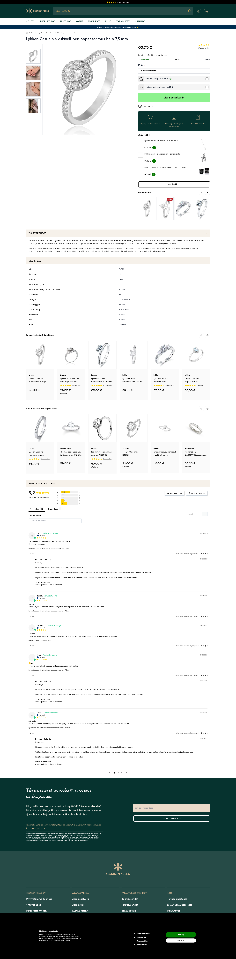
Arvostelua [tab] (34, 509)
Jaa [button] (32, 554)
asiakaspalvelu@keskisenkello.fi (106, 694)
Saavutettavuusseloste (179, 904)
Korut (79, 21)
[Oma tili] (199, 11)
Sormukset (94, 21)
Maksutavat (173, 910)
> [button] (126, 772)
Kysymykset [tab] (53, 509)
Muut (108, 21)
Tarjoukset (123, 21)
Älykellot (65, 21)
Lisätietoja (35, 261)
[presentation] (139, 77)
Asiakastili (78, 904)
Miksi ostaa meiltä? (36, 910)
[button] (207, 335)
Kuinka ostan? (80, 910)
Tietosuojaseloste (177, 899)
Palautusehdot (130, 904)
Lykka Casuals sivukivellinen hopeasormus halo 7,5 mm (49, 548)
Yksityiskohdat (37, 233)
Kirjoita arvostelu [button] (198, 493)
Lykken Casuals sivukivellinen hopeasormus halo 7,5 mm (60, 33)
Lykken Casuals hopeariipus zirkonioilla (162, 154)
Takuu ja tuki (129, 910)
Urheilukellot (47, 21)
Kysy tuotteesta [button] (176, 493)
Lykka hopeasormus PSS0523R (40, 640)
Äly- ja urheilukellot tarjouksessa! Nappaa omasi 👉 (118, 27)
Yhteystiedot (33, 904)
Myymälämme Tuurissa (39, 899)
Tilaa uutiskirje (172, 818)
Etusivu (27, 33)
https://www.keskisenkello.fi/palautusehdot (120, 577)
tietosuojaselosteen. (35, 828)
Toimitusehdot (130, 899)
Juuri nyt (140, 21)
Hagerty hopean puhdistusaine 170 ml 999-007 (165, 167)
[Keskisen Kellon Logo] (37, 11)
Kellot (30, 21)
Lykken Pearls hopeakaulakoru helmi (161, 141)
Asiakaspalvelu (80, 899)
